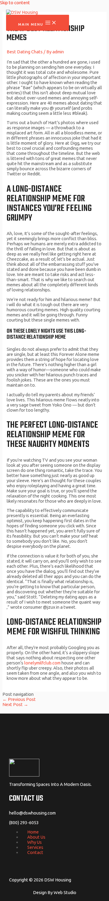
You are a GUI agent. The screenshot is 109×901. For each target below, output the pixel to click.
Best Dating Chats (25, 51)
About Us (36, 837)
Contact (35, 852)
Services (35, 847)
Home (33, 831)
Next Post (15, 704)
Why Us (34, 842)
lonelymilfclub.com (42, 662)
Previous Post (19, 699)
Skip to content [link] (15, 2)
